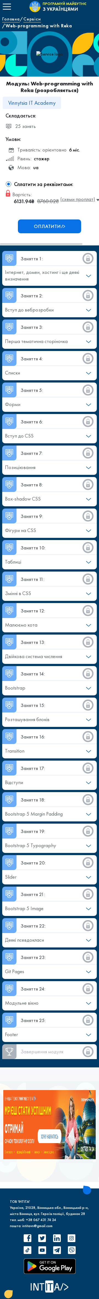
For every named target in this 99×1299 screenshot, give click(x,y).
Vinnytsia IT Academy (32, 102)
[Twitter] (42, 1238)
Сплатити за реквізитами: (43, 184)
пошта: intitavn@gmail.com (31, 1225)
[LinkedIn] (57, 1238)
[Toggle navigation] (7, 6)
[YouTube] (42, 1250)
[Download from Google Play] (50, 1266)
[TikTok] (27, 1250)
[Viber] (71, 1250)
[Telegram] (57, 1250)
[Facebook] (27, 1238)
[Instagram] (71, 1238)
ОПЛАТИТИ (47, 226)
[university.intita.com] (49, 1124)
